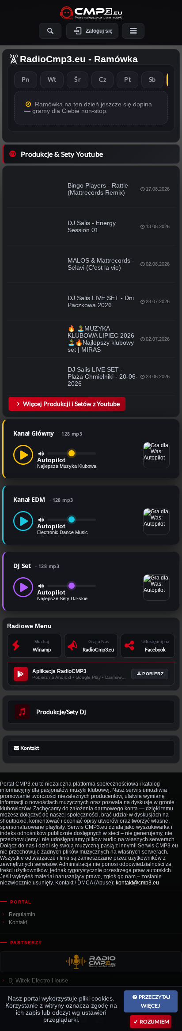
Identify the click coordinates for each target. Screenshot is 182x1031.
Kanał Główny (47, 433)
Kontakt (18, 922)
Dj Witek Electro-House (38, 980)
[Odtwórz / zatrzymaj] (23, 455)
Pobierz (152, 673)
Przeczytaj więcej (154, 1001)
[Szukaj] (50, 31)
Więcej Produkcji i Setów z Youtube (71, 403)
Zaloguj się (99, 31)
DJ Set (36, 565)
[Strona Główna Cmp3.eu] (91, 12)
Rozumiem (154, 1021)
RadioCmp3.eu (53, 59)
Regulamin (22, 914)
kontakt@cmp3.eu (137, 883)
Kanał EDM (43, 499)
